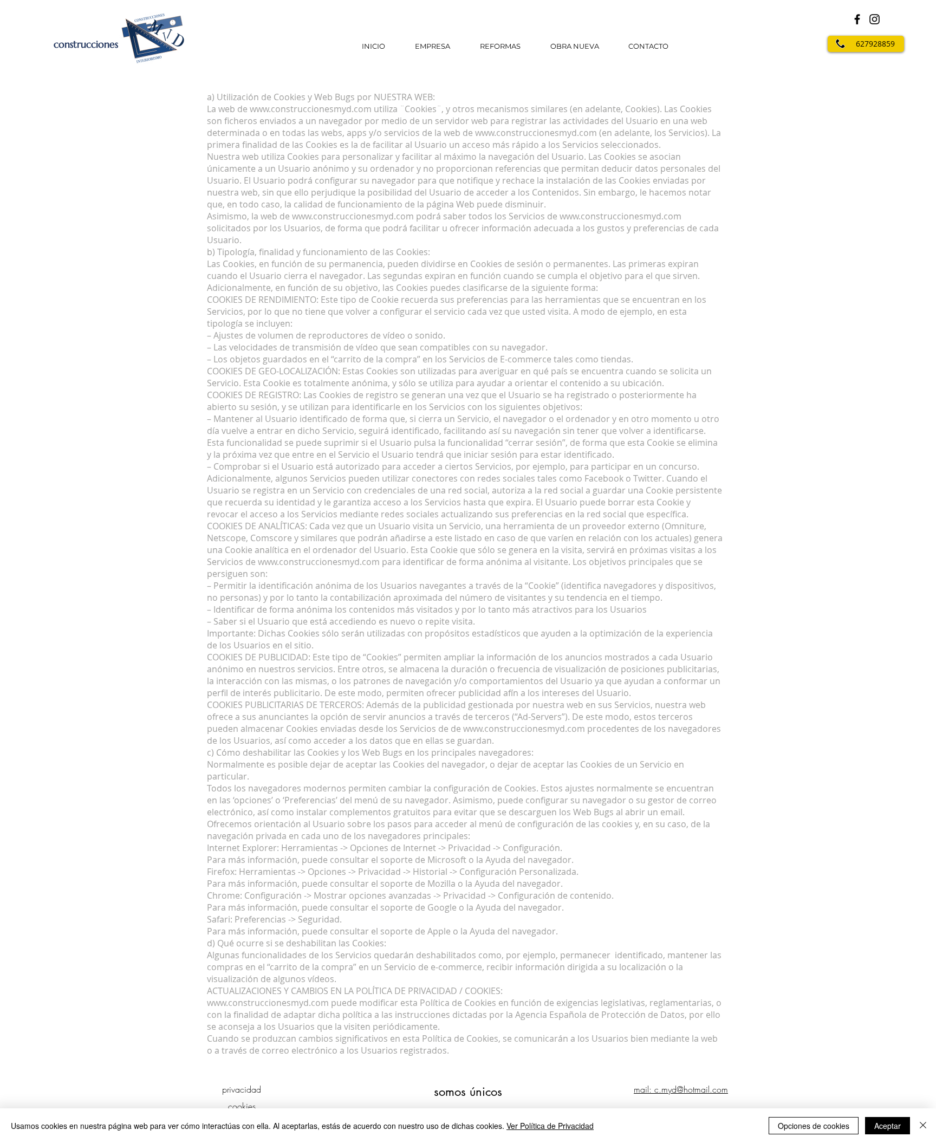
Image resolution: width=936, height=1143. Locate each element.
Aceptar (887, 1125)
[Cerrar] (922, 1125)
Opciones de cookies (813, 1125)
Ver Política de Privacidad (550, 1125)
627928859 (875, 43)
